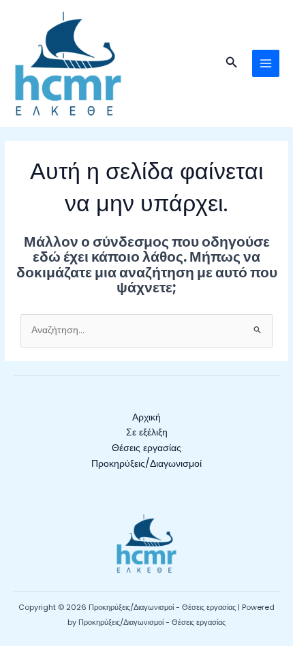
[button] (232, 63)
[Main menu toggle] (266, 64)
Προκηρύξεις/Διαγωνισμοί (146, 463)
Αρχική (146, 417)
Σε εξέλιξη (147, 432)
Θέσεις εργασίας (146, 448)
